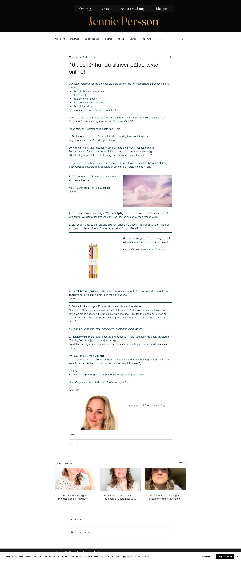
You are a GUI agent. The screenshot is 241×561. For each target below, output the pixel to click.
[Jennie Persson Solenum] (75, 479)
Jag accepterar (225, 556)
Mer (158, 39)
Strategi (133, 39)
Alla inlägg (60, 39)
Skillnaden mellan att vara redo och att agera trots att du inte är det (120, 497)
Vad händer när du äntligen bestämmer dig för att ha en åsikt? (164, 497)
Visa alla (182, 462)
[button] (182, 39)
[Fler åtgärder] (170, 57)
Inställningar (207, 556)
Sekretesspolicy (142, 556)
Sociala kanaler (92, 39)
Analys (121, 39)
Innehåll (108, 39)
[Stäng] (237, 556)
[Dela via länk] (77, 444)
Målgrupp (74, 39)
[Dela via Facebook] (70, 444)
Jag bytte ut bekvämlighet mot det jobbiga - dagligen (73, 497)
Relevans (147, 39)
